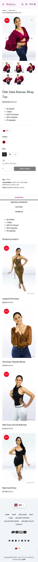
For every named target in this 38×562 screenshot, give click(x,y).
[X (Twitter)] (12, 541)
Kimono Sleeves (13, 187)
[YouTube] (22, 541)
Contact (19, 524)
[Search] (22, 4)
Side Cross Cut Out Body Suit (14, 425)
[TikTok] (19, 541)
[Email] (28, 541)
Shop (14, 515)
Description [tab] (19, 197)
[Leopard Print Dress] (19, 269)
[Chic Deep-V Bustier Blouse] (19, 332)
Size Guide (23, 515)
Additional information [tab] (19, 202)
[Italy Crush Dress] (19, 458)
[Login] (26, 4)
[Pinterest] (25, 541)
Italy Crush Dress (9, 488)
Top (17, 185)
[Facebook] (9, 541)
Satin (13, 185)
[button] (9, 163)
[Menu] (3, 4)
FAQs (11, 518)
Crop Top (15, 182)
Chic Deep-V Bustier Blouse (13, 362)
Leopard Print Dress (10, 299)
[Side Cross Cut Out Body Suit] (19, 395)
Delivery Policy (28, 521)
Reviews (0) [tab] (19, 211)
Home (7, 515)
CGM (23, 559)
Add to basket (25, 169)
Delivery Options (22, 518)
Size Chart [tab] (19, 207)
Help (31, 515)
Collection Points (11, 521)
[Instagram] (16, 541)
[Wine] (3, 142)
